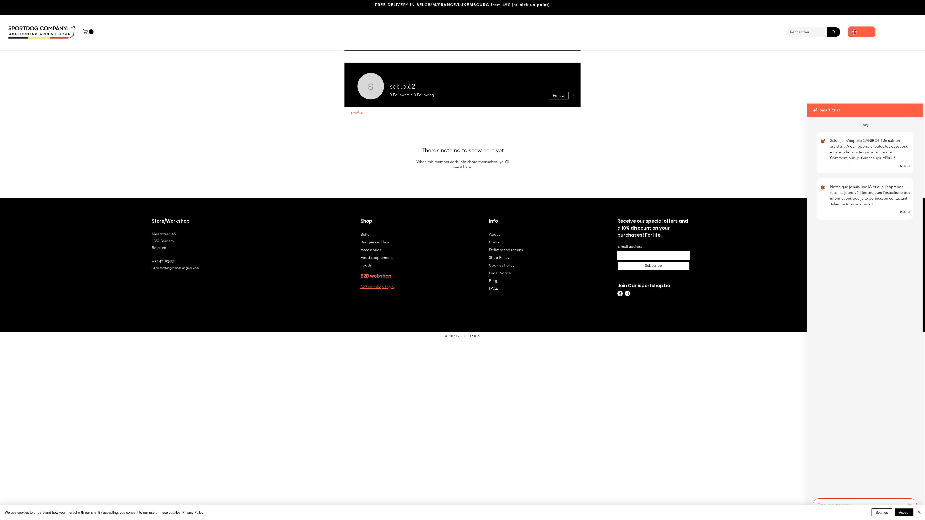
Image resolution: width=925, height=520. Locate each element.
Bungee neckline (375, 242)
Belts (365, 234)
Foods (366, 265)
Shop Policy (499, 257)
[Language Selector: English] (861, 31)
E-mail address (629, 246)
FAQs (493, 288)
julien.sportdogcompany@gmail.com (175, 268)
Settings (882, 512)
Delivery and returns (506, 249)
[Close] (919, 512)
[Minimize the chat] (913, 110)
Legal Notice (500, 273)
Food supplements (377, 257)
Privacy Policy (192, 512)
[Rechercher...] (833, 32)
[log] (865, 306)
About (494, 234)
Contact (495, 242)
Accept (904, 512)
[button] (89, 31)
